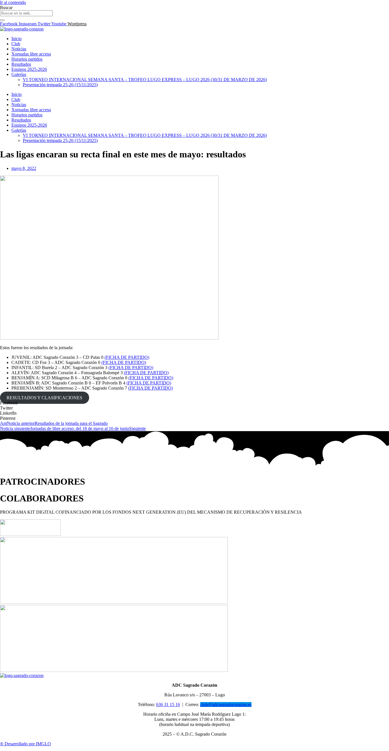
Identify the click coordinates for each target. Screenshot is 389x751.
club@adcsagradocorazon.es (225, 704)
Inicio (16, 38)
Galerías (18, 74)
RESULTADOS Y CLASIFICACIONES (44, 397)
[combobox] (26, 13)
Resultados (21, 64)
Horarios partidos (26, 59)
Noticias (18, 48)
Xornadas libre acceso (31, 54)
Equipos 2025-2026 (29, 69)
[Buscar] (2, 20)
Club (15, 43)
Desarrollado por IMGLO (25, 743)
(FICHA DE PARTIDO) (127, 357)
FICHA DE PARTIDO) (131, 367)
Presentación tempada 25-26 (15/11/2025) (60, 84)
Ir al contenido (13, 2)
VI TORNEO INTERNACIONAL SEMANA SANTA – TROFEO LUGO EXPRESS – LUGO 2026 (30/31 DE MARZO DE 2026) (145, 79)
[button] (194, 403)
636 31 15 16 (168, 704)
